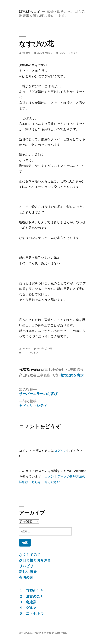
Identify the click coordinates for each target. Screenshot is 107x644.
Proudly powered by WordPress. (50, 632)
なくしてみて (30, 555)
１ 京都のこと (31, 590)
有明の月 (26, 577)
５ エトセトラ (30, 352)
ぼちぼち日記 (29, 11)
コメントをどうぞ (68, 52)
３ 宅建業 (28, 602)
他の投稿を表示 (71, 375)
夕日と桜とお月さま (35, 560)
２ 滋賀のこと (31, 596)
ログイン (60, 450)
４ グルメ (28, 608)
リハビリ (26, 566)
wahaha (26, 52)
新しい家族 (28, 572)
